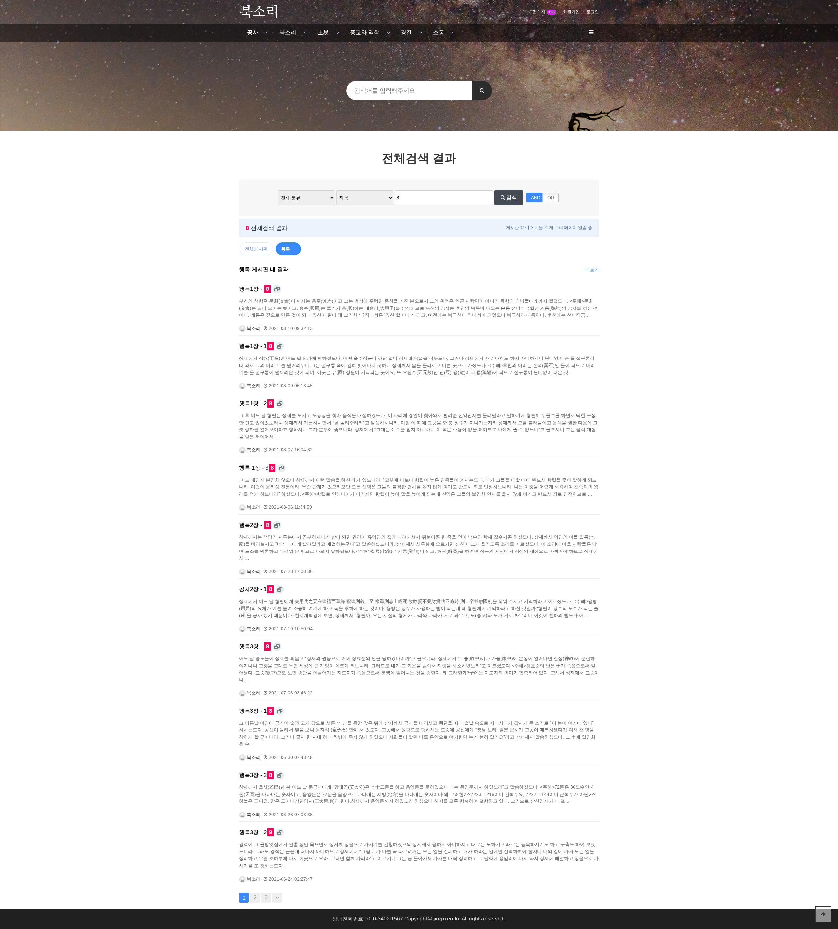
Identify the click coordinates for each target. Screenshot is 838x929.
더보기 (592, 269)
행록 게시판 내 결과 (263, 269)
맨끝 (277, 898)
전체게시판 (256, 249)
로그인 (592, 11)
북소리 (288, 32)
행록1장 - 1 (255, 346)
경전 (406, 32)
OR (550, 197)
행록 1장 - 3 (256, 467)
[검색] (482, 90)
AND (535, 197)
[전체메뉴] (591, 33)
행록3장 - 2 (255, 775)
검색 (511, 197)
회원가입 (571, 11)
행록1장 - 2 (255, 403)
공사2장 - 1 (255, 589)
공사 (252, 32)
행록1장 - (254, 289)
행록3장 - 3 (255, 832)
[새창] (277, 289)
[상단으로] (823, 914)
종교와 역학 (364, 32)
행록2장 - (254, 525)
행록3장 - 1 (255, 711)
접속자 (544, 11)
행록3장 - (254, 646)
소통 (438, 32)
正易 (323, 32)
